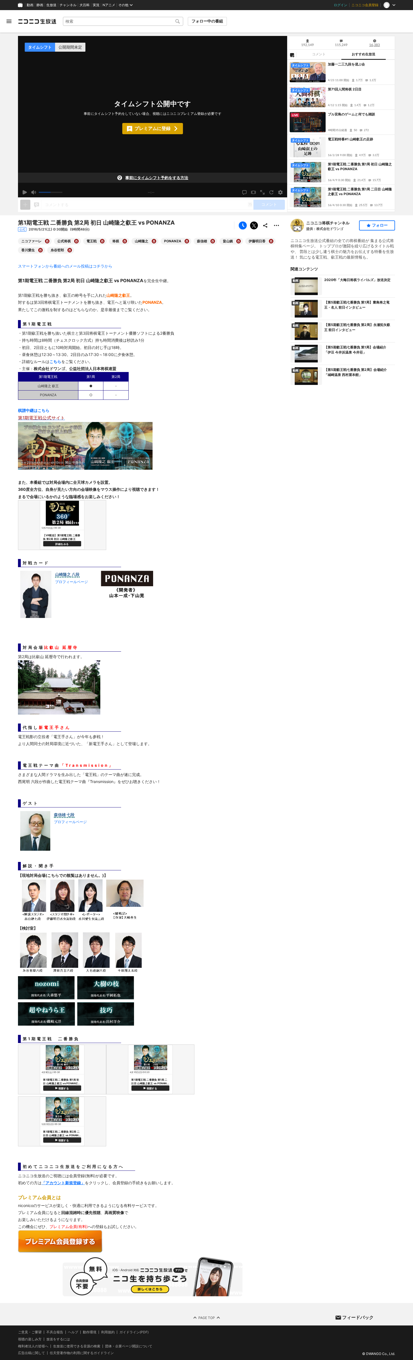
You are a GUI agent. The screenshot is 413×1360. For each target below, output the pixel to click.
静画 (40, 5)
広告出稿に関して (31, 1353)
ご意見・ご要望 (30, 1332)
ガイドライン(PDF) (134, 1332)
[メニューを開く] (9, 21)
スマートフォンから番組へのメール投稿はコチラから (65, 266)
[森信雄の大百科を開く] (212, 241)
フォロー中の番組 (207, 21)
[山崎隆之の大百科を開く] (154, 241)
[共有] (265, 225)
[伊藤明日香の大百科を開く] (271, 241)
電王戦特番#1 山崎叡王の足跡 (350, 139)
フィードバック (358, 1317)
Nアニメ (109, 5)
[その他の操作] (276, 225)
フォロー (380, 225)
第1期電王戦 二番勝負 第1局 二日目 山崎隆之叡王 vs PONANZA (360, 191)
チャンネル (68, 5)
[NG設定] (291, 55)
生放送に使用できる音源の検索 (76, 1346)
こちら (55, 361)
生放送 (51, 5)
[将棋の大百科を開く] (124, 241)
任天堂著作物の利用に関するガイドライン (82, 1353)
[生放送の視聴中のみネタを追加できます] (25, 205)
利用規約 (108, 1332)
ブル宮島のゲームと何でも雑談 (351, 114)
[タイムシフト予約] (243, 225)
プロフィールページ (71, 581)
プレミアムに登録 (153, 128)
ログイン (340, 5)
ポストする (254, 225)
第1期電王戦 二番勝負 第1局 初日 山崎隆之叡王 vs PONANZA (360, 166)
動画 (30, 5)
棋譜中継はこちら (33, 410)
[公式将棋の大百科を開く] (76, 241)
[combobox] (123, 21)
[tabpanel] (341, 136)
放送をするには (58, 1339)
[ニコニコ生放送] (37, 21)
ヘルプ (73, 1332)
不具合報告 (54, 1332)
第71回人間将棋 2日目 (345, 89)
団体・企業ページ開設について (128, 1346)
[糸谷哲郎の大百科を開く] (69, 250)
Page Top (206, 1317)
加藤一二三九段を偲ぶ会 (346, 64)
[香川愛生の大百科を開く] (40, 250)
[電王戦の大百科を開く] (102, 241)
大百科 (85, 5)
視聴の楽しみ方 (30, 1339)
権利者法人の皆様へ (33, 1346)
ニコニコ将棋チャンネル (328, 222)
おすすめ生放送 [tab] (363, 54)
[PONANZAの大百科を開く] (187, 241)
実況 (96, 5)
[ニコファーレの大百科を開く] (47, 241)
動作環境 (89, 1332)
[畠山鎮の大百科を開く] (238, 241)
